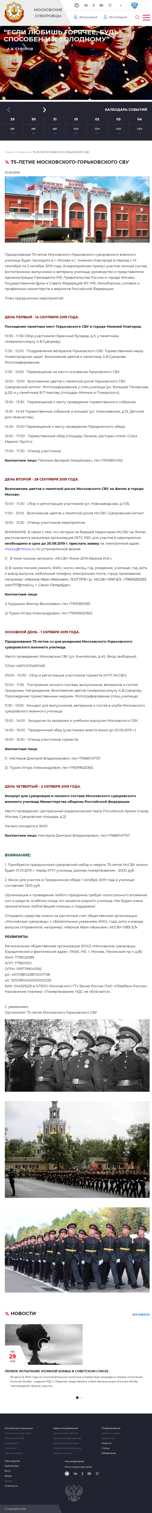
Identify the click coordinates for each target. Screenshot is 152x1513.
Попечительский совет (18, 1433)
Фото (8, 1471)
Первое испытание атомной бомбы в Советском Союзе (56, 1371)
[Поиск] (137, 17)
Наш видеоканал (74, 1461)
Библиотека (12, 1466)
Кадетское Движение (65, 1428)
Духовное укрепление (66, 1443)
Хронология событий (65, 1433)
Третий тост (108, 1438)
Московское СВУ (14, 1438)
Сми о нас (10, 1448)
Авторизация (88, 17)
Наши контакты (14, 1453)
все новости (141, 1314)
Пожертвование (111, 1428)
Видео (8, 1476)
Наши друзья (12, 1461)
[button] (121, 5)
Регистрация (118, 17)
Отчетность (11, 1486)
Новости (107, 1443)
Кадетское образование (67, 1438)
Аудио (8, 1481)
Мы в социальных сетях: (78, 1466)
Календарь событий (126, 110)
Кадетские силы (62, 1453)
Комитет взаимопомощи (67, 1448)
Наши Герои (12, 1443)
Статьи (106, 1448)
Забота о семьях (111, 1433)
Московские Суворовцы (48, 13)
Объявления (109, 1453)
